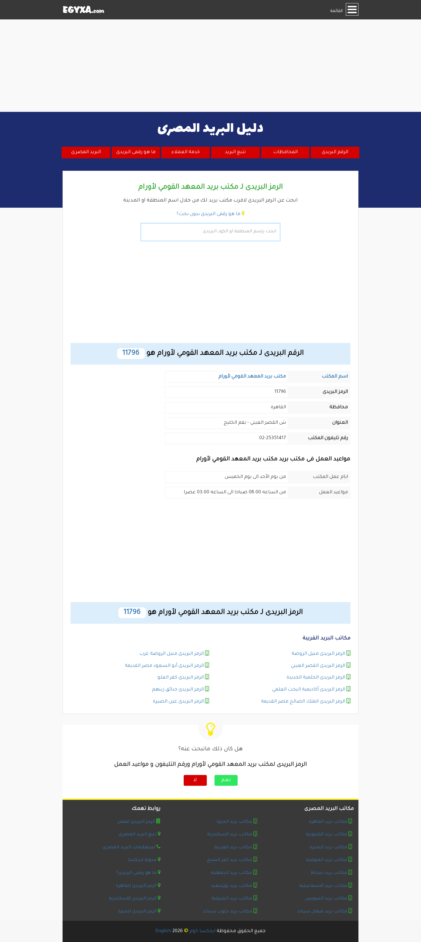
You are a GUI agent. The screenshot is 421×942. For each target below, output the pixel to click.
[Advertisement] (210, 65)
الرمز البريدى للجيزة (137, 911)
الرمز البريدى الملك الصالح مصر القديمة (303, 701)
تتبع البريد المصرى (138, 834)
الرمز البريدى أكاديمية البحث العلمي (308, 689)
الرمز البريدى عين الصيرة (178, 701)
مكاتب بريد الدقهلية (231, 873)
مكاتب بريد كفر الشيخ (229, 860)
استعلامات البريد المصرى (129, 847)
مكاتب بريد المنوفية (326, 860)
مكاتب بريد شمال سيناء (322, 911)
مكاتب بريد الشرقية (231, 898)
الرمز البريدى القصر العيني (318, 666)
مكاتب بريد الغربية (233, 847)
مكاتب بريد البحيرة (328, 847)
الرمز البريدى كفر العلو (180, 677)
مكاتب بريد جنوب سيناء (227, 911)
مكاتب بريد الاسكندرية (229, 834)
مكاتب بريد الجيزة (234, 822)
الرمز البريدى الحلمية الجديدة (316, 677)
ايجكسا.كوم (202, 931)
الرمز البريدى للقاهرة (136, 886)
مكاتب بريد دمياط (329, 873)
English (163, 931)
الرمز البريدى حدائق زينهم (178, 689)
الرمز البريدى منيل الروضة (318, 654)
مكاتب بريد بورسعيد (231, 886)
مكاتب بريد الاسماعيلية (323, 886)
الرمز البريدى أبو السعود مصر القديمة (164, 666)
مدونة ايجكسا (142, 860)
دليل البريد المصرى (210, 129)
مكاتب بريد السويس (326, 898)
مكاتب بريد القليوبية (326, 834)
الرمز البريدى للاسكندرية (133, 898)
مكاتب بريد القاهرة (328, 822)
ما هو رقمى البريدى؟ (136, 873)
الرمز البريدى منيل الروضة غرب (171, 654)
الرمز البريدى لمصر (136, 822)
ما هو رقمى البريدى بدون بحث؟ (208, 214)
